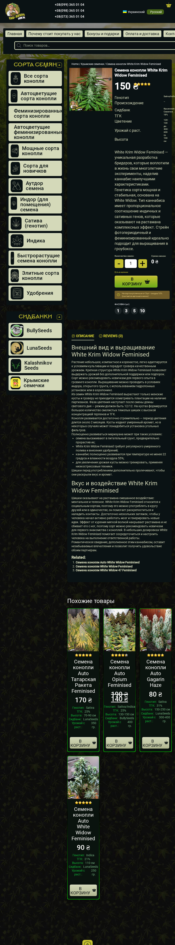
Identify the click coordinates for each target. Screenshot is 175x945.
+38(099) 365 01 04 (69, 5)
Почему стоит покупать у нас (54, 34)
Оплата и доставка (142, 34)
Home (75, 64)
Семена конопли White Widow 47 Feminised (106, 570)
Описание (85, 336)
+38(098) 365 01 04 (69, 11)
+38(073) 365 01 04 (69, 17)
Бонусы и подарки (103, 34)
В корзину (80, 743)
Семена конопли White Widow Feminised (104, 566)
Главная (14, 34)
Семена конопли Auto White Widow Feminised (108, 562)
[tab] (82, 336)
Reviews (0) (113, 336)
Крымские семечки (92, 64)
